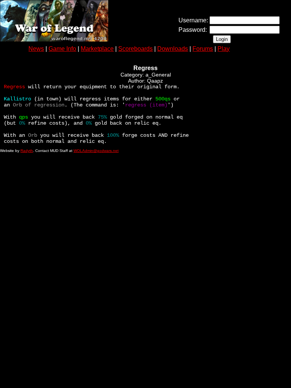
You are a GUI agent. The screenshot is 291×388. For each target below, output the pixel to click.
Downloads (172, 48)
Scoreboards (135, 48)
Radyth (26, 151)
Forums (202, 48)
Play (223, 48)
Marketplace (97, 48)
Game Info (62, 48)
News (36, 48)
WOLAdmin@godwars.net (96, 151)
